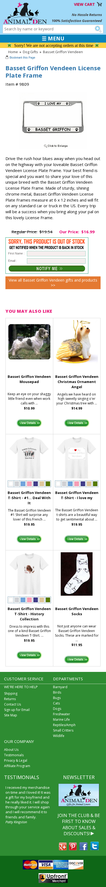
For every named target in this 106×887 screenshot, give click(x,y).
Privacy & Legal (15, 760)
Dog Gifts (30, 51)
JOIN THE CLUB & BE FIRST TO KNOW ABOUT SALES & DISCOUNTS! (79, 824)
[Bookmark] (20, 58)
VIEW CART (84, 4)
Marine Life (61, 719)
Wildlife (58, 735)
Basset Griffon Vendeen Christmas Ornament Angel (76, 381)
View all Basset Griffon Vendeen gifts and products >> (53, 282)
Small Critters (63, 730)
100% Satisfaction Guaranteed (77, 20)
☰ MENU (53, 38)
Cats (56, 703)
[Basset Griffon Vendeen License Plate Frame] (53, 147)
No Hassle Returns (87, 14)
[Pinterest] (72, 849)
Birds (57, 692)
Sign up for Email (17, 709)
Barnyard (60, 687)
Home (13, 51)
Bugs (57, 697)
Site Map (10, 715)
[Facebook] (83, 849)
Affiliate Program (17, 766)
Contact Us (12, 704)
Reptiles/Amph (64, 725)
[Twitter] (94, 849)
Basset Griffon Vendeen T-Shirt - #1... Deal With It (29, 497)
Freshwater (61, 714)
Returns (10, 699)
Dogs (57, 708)
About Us (11, 749)
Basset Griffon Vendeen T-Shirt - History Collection (29, 613)
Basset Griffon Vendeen (63, 51)
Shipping (10, 693)
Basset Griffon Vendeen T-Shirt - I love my (76, 495)
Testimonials (14, 755)
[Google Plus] (62, 849)
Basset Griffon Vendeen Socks (76, 611)
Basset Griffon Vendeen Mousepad (29, 379)
